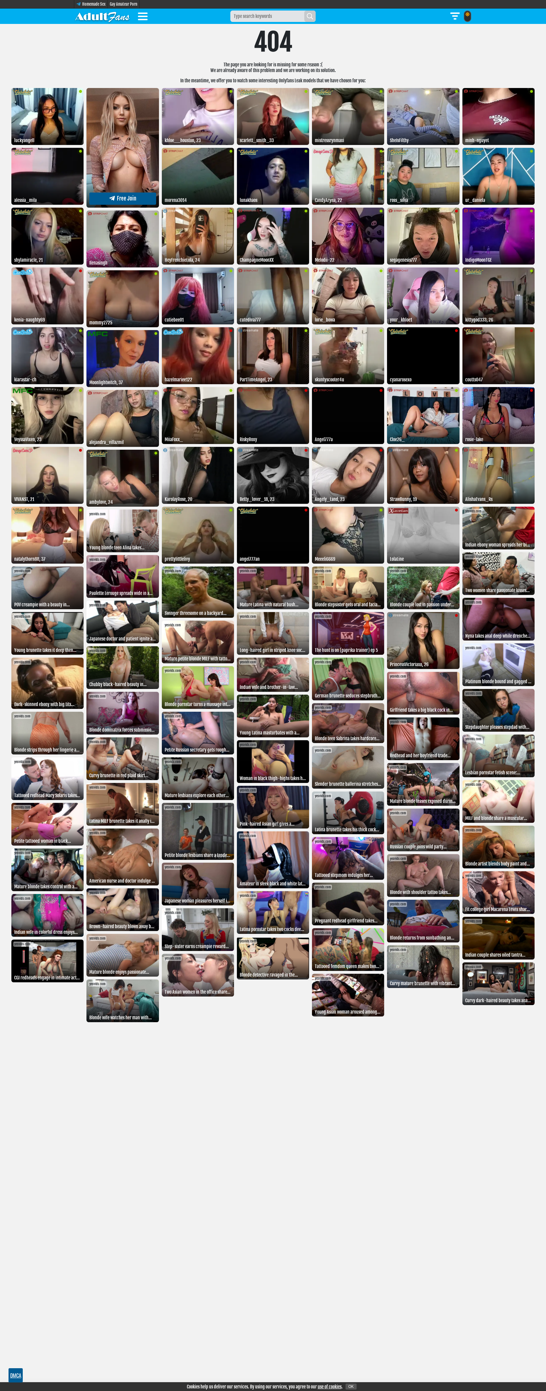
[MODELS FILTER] (455, 16)
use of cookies (330, 1387)
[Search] (310, 16)
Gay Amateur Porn (123, 4)
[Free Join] (122, 206)
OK (351, 1386)
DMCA (15, 1375)
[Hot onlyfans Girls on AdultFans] (102, 16)
